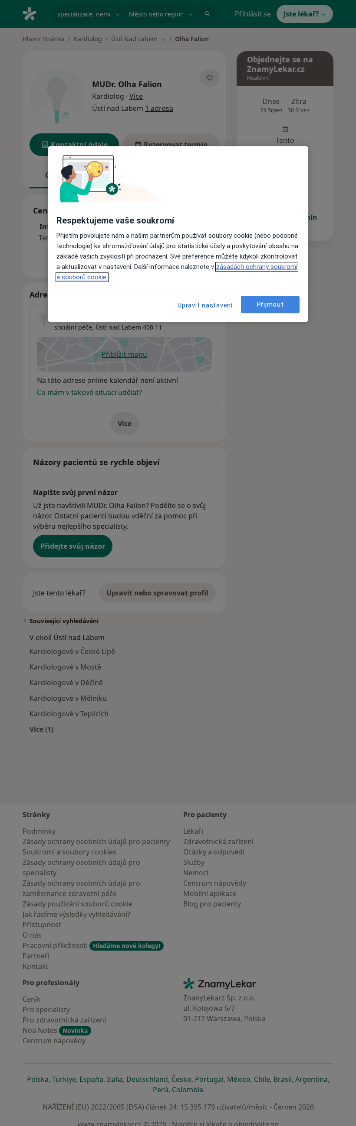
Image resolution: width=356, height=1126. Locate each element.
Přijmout (270, 304)
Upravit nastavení (205, 305)
